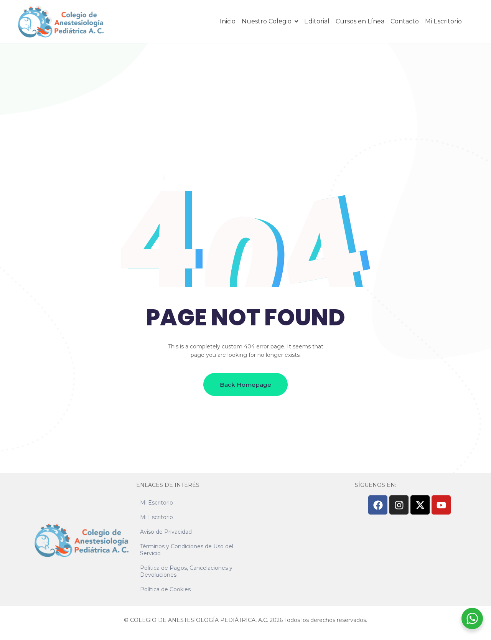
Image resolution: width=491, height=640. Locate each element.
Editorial (317, 21)
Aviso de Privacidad (166, 531)
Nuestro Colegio (267, 21)
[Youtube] (441, 505)
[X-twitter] (420, 505)
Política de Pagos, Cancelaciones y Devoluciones (186, 571)
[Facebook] (377, 505)
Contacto (404, 21)
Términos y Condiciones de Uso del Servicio (186, 550)
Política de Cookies (165, 589)
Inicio (228, 21)
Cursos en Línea (360, 21)
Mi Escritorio (443, 21)
